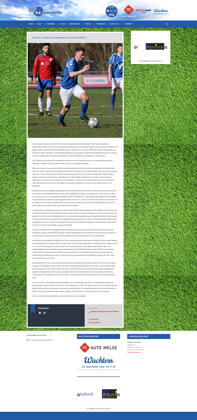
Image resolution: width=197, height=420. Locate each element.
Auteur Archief (40, 313)
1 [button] (139, 61)
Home (31, 24)
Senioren (50, 24)
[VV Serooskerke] (44, 12)
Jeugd (63, 24)
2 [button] (141, 61)
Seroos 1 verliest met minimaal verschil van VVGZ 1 (59, 37)
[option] (151, 46)
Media (88, 24)
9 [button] (154, 61)
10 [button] (156, 61)
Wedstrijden (74, 24)
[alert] (48, 340)
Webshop (128, 24)
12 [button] (159, 61)
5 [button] (147, 61)
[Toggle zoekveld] (166, 24)
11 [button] (158, 61)
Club (39, 24)
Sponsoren (101, 24)
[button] (135, 47)
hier (76, 296)
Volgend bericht (95, 322)
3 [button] (143, 61)
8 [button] (152, 61)
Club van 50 (114, 24)
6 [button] (148, 61)
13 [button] (161, 61)
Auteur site (44, 313)
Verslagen (93, 311)
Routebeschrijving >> (134, 352)
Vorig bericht (94, 319)
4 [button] (145, 61)
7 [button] (150, 61)
